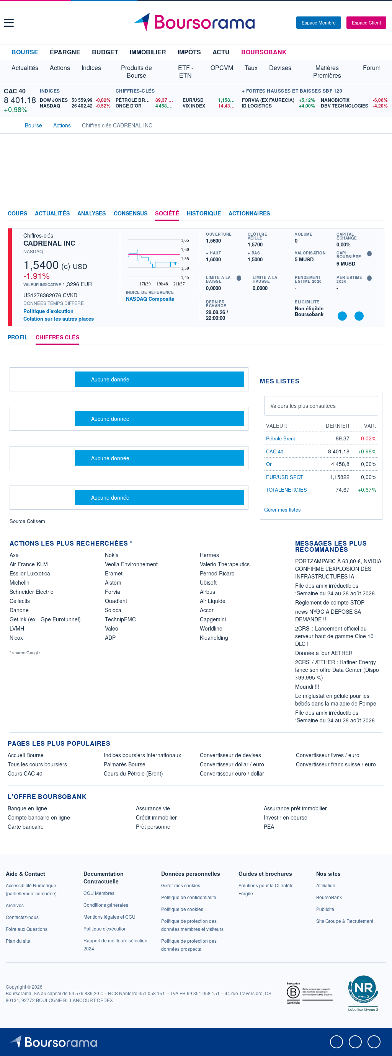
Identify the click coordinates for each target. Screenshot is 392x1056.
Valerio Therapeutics (225, 564)
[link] (15, 905)
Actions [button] (60, 67)
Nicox (16, 637)
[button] (9, 23)
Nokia (112, 555)
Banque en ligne (27, 808)
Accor (207, 610)
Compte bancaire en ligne (39, 817)
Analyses (91, 213)
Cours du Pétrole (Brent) (133, 773)
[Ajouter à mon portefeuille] (342, 316)
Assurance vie (153, 808)
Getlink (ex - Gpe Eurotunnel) (45, 619)
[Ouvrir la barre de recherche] (278, 22)
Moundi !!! (307, 686)
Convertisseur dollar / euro (232, 764)
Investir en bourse (285, 817)
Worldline (211, 628)
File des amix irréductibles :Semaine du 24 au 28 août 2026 (335, 589)
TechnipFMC (120, 619)
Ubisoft (208, 582)
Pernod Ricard (217, 573)
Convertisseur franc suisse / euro (336, 764)
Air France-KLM (29, 564)
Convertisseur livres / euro (327, 755)
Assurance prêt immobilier (295, 808)
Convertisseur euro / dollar (232, 773)
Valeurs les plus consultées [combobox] (303, 405)
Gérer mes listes (282, 509)
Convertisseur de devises (230, 755)
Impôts (189, 51)
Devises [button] (280, 67)
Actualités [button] (24, 67)
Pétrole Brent (280, 438)
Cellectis (20, 601)
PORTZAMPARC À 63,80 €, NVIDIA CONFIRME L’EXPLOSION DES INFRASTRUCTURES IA (338, 568)
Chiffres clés (57, 337)
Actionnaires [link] (249, 213)
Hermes (209, 555)
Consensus (131, 213)
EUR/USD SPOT (284, 477)
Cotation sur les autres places (58, 319)
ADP (110, 637)
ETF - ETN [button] (185, 71)
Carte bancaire (26, 826)
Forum (372, 67)
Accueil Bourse (26, 755)
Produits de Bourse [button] (136, 71)
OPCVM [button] (222, 67)
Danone (19, 610)
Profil (18, 337)
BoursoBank (264, 51)
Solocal (113, 610)
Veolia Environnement (131, 564)
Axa (14, 555)
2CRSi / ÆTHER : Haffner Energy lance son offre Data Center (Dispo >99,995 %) (337, 669)
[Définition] (369, 253)
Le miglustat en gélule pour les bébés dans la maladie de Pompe (335, 699)
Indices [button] (91, 67)
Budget (105, 51)
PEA (269, 826)
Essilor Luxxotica (30, 573)
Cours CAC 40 (25, 773)
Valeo (111, 628)
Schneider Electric (31, 591)
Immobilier (148, 51)
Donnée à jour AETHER (324, 653)
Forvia (112, 591)
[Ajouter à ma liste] (359, 316)
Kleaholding (214, 637)
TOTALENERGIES (286, 489)
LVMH (17, 628)
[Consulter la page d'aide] (288, 22)
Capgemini (213, 619)
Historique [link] (204, 213)
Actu (221, 51)
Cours (17, 213)
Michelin (19, 582)
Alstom (113, 582)
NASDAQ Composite (150, 298)
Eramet (113, 573)
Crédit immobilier (156, 817)
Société (167, 213)
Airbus (207, 591)
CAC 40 (15, 90)
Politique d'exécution (48, 311)
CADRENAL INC (49, 243)
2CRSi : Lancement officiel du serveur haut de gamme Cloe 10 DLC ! (334, 635)
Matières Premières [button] (327, 71)
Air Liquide (212, 601)
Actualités (52, 213)
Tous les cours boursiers (37, 764)
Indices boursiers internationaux (142, 755)
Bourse (24, 51)
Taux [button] (251, 67)
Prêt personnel (154, 826)
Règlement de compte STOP (329, 602)
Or (268, 464)
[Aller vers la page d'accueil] (197, 23)
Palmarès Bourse (124, 764)
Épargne (65, 51)
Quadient (116, 601)
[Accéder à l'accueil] (11, 124)
